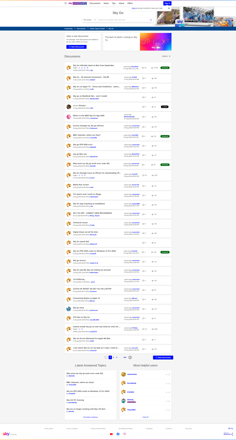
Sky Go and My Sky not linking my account (92, 270)
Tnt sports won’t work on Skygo (87, 194)
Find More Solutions (90, 417)
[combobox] (122, 20)
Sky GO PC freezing (75, 400)
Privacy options (48, 428)
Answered (165, 67)
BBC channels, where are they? (87, 135)
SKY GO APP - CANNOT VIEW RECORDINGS (92, 213)
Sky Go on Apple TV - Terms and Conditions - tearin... (96, 87)
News (106, 3)
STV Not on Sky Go (81, 317)
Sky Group (188, 428)
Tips (114, 3)
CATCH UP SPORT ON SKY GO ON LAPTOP (92, 289)
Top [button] (231, 428)
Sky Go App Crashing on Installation (89, 204)
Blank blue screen (81, 185)
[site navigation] (66, 3)
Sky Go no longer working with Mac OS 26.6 (85, 409)
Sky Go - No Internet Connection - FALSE (91, 77)
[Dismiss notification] (169, 8)
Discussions (95, 3)
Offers (130, 3)
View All (145, 417)
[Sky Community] (78, 3)
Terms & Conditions (72, 428)
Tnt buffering (78, 279)
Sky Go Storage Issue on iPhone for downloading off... (97, 173)
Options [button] (165, 56)
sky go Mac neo (80, 154)
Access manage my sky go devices (88, 126)
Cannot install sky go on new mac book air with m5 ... (96, 327)
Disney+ (82, 106)
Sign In (167, 3)
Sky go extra (78, 308)
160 (124, 357)
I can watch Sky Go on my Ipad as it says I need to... (96, 348)
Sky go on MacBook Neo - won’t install (90, 96)
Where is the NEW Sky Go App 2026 (88, 116)
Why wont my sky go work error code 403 (91, 163)
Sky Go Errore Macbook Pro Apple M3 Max (91, 338)
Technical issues (80, 223)
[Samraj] (129, 403)
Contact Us (169, 428)
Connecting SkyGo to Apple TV (86, 298)
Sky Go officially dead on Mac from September (93, 65)
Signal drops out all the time (85, 232)
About (121, 3)
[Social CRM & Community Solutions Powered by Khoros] (228, 434)
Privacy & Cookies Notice (98, 428)
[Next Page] (130, 357)
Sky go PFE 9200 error (83, 145)
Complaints (149, 428)
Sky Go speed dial (81, 241)
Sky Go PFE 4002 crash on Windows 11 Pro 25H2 (94, 251)
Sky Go (118, 13)
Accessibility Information (126, 428)
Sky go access (79, 260)
